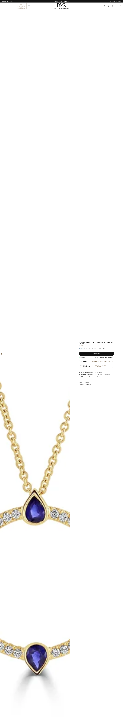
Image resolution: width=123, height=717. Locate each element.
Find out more (101, 348)
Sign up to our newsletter (61, 1)
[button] (120, 6)
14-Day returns (85, 376)
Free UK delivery (85, 374)
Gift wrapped (84, 372)
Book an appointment (8, 1)
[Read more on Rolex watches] (8, 6)
